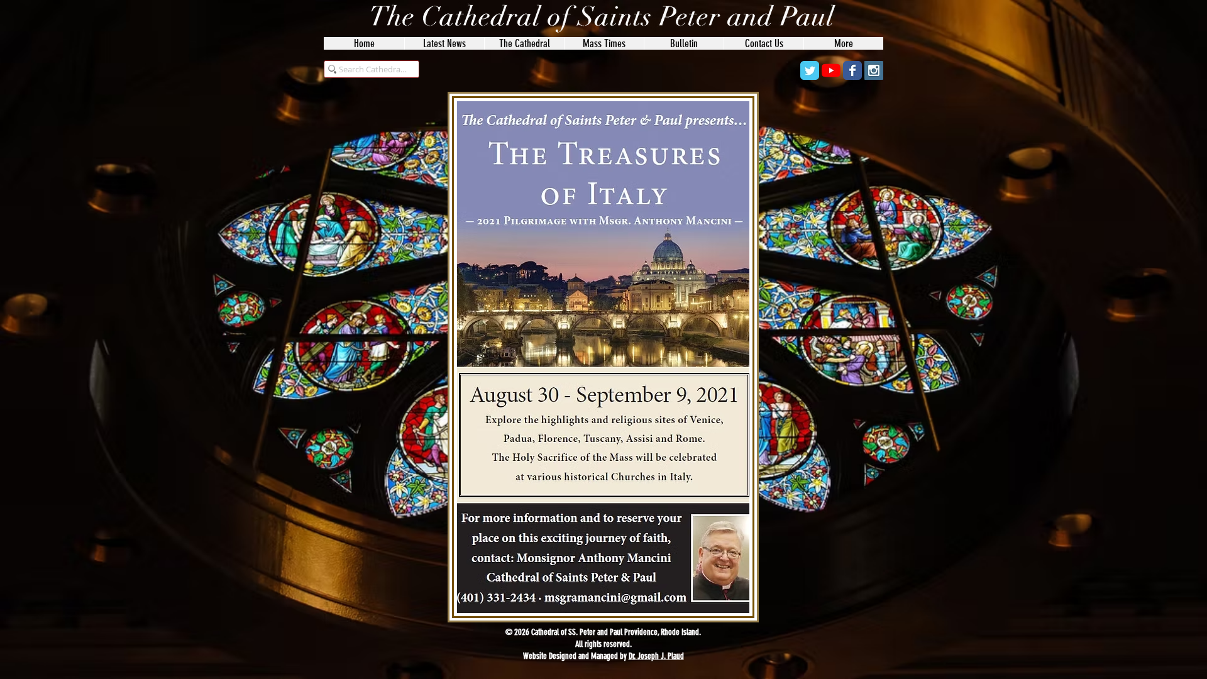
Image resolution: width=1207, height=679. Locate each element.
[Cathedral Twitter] (809, 70)
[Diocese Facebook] (852, 70)
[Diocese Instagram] (873, 70)
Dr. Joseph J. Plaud (656, 656)
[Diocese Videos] (831, 70)
